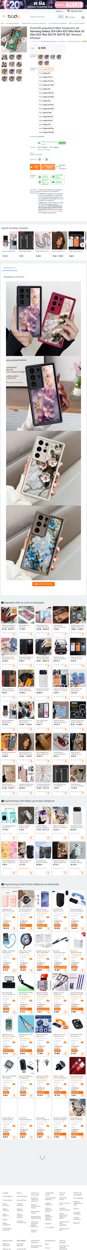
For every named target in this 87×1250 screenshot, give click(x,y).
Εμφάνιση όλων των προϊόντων (11, 804)
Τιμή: (32, 48)
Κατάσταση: (33, 136)
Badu (2, 23)
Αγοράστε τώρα (35, 167)
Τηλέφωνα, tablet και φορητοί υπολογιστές (34, 23)
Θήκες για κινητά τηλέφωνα (77, 23)
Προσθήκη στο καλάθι (48, 167)
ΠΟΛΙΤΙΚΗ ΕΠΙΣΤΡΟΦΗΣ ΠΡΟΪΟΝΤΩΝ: (33, 191)
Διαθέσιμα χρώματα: (33, 55)
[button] (4, 16)
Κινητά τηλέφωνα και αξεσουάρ (57, 23)
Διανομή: (33, 147)
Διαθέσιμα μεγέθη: (33, 69)
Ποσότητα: (33, 159)
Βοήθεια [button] (58, 11)
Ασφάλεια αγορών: (33, 176)
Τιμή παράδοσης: (33, 153)
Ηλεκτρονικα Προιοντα (12, 23)
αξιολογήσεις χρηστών (49, 41)
